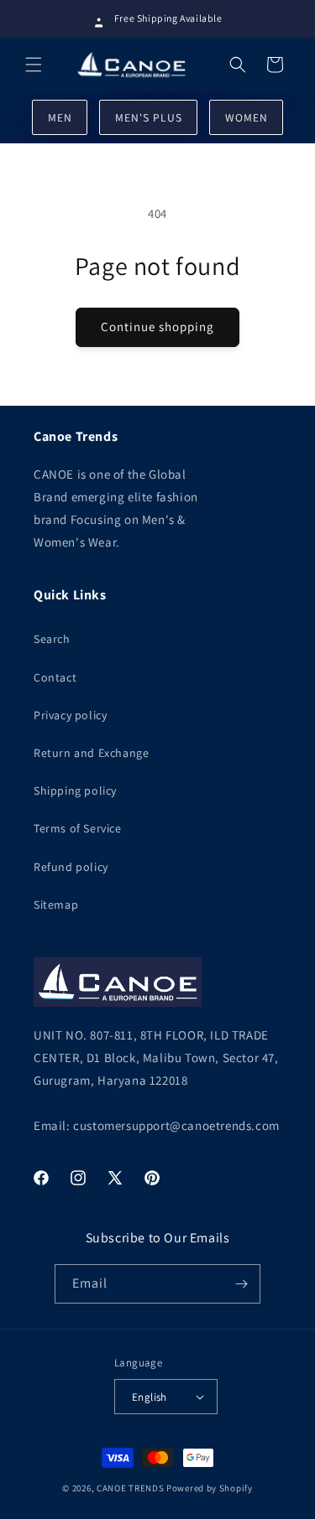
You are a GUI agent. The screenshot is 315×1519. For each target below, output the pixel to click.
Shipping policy (75, 790)
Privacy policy (70, 715)
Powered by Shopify (209, 1488)
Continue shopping (157, 326)
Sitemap (56, 904)
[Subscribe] (241, 1284)
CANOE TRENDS (130, 1488)
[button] (33, 64)
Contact (55, 677)
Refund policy (71, 866)
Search (52, 638)
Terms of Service (78, 828)
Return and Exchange (91, 752)
